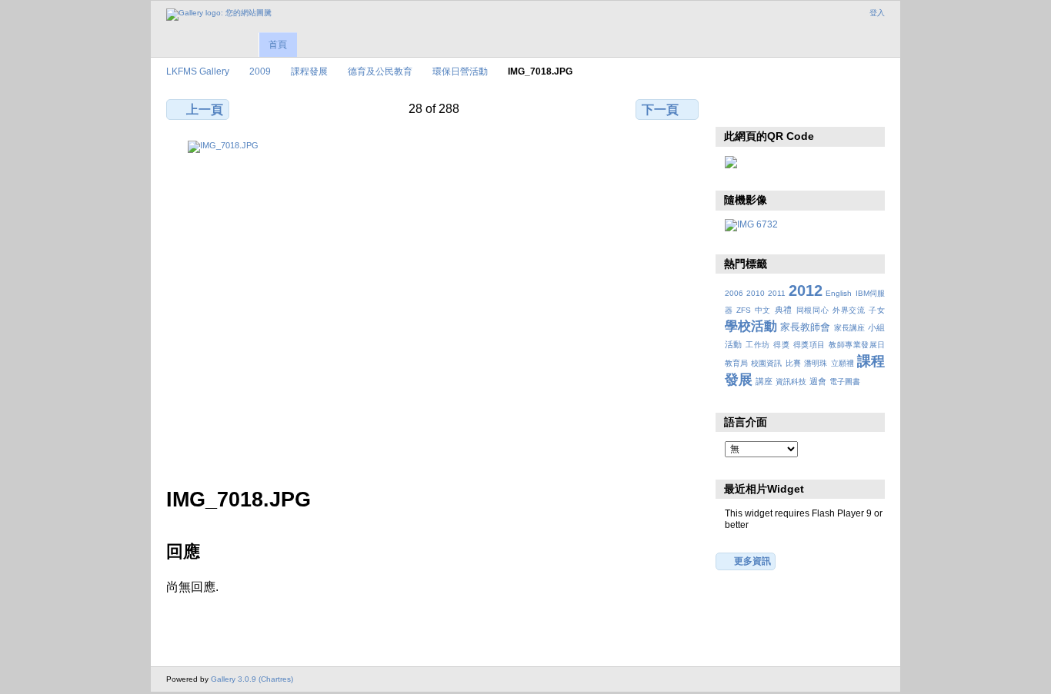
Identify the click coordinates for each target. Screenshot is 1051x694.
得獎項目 (809, 344)
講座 (764, 381)
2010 (755, 293)
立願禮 (842, 363)
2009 (260, 71)
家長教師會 (805, 327)
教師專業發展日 (857, 344)
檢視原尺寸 (732, 107)
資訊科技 (791, 381)
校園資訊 (766, 363)
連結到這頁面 (832, 107)
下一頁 (660, 109)
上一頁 (204, 109)
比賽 (793, 363)
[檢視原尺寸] (434, 305)
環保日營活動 (460, 71)
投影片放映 (799, 107)
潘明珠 (815, 363)
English (839, 293)
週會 (817, 381)
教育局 (736, 363)
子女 (877, 310)
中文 (763, 310)
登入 (877, 12)
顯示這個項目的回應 (765, 107)
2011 (777, 293)
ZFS (743, 310)
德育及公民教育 (380, 71)
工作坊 (757, 344)
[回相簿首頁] (219, 14)
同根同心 (812, 310)
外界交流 (849, 310)
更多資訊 (752, 561)
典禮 (783, 309)
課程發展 (309, 71)
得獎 (781, 344)
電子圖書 (844, 381)
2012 (805, 290)
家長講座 (849, 328)
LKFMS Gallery (197, 71)
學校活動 (751, 326)
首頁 (278, 44)
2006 (734, 293)
